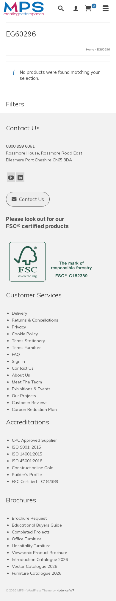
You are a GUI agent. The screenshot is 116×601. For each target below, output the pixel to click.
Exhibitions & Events (31, 389)
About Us (21, 375)
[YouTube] (11, 177)
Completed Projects (31, 532)
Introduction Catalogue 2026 (40, 559)
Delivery (19, 313)
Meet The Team (27, 382)
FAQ (16, 354)
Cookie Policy (25, 334)
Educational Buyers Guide (37, 525)
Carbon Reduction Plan (34, 409)
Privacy (19, 327)
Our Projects (24, 395)
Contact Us (23, 368)
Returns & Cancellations (35, 320)
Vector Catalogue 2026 (34, 566)
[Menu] (105, 9)
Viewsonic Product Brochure (39, 552)
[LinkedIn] (20, 177)
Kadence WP (65, 590)
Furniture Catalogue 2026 (36, 573)
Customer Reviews (30, 402)
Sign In (18, 361)
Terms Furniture (27, 347)
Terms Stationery (28, 340)
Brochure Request (29, 518)
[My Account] (75, 9)
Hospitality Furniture (31, 545)
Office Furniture (27, 539)
